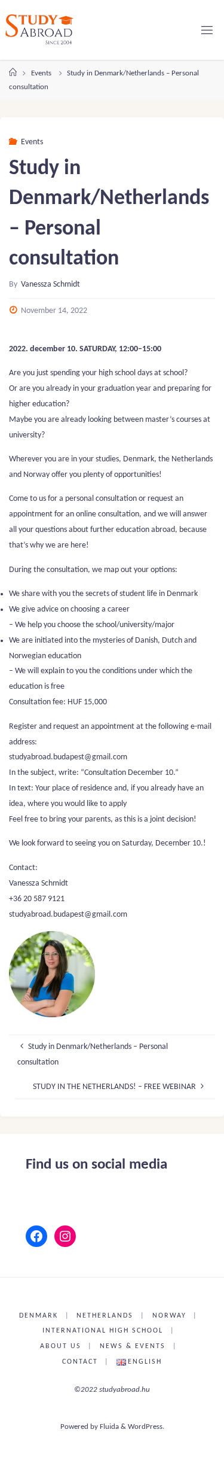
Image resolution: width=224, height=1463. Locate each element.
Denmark (38, 1315)
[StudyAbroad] (39, 29)
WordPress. (146, 1427)
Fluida (108, 1427)
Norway (169, 1315)
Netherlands (104, 1315)
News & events (132, 1346)
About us (60, 1346)
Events (41, 73)
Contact (80, 1361)
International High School (102, 1330)
